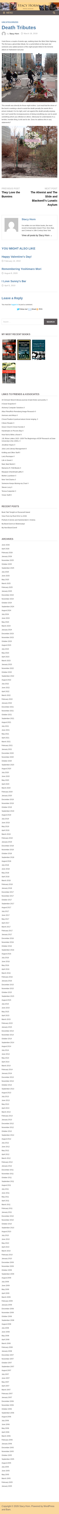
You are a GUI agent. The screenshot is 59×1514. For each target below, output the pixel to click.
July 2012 (5, 1143)
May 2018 (5, 873)
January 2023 (7, 664)
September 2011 (8, 1181)
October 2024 (7, 603)
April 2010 (5, 1247)
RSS (40, 309)
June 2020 (6, 776)
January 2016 (7, 981)
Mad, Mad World (8, 464)
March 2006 (6, 1436)
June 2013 (6, 1100)
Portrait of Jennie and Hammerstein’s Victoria (18, 520)
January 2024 (7, 630)
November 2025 (8, 560)
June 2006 (6, 1424)
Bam (8, 1509)
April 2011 (5, 1201)
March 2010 (6, 1251)
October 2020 (7, 761)
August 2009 (6, 1278)
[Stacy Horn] (29, 6)
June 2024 (6, 618)
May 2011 (5, 1197)
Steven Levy (6, 487)
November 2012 (8, 1127)
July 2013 (5, 1097)
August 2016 (6, 954)
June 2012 (6, 1147)
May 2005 (5, 1475)
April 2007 (5, 1386)
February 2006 (7, 1440)
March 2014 (6, 1066)
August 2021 (6, 722)
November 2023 (8, 637)
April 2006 (5, 1432)
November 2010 (8, 1220)
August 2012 (6, 1139)
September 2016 (8, 950)
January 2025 (7, 591)
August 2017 (6, 907)
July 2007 (5, 1374)
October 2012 (7, 1131)
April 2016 (5, 969)
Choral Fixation (7, 419)
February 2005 (7, 1482)
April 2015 (5, 1015)
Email (34, 309)
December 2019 (8, 799)
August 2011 (6, 1185)
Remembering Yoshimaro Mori (21, 268)
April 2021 (5, 738)
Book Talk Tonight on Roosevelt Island (16, 512)
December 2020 (8, 753)
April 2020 (5, 784)
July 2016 (5, 958)
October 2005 (7, 1455)
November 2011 (8, 1174)
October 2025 (7, 564)
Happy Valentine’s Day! (17, 256)
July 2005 (5, 1467)
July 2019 (5, 819)
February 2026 (7, 553)
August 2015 (6, 1000)
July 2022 (5, 684)
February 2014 (7, 1070)
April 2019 (5, 830)
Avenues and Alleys (9, 415)
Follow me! (23, 309)
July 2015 (5, 1004)
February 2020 (7, 792)
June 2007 (6, 1378)
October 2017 (7, 900)
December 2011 (8, 1170)
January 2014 (7, 1073)
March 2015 (6, 1019)
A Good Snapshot (8, 404)
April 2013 (5, 1108)
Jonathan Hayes (8, 445)
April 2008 (5, 1340)
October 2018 (7, 853)
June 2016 (6, 961)
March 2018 (6, 880)
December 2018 (8, 846)
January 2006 (7, 1444)
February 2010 (7, 1255)
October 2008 (7, 1316)
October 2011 (7, 1178)
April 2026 (5, 549)
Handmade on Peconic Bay (12, 431)
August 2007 (6, 1370)
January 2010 (7, 1259)
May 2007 (5, 1382)
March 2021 (6, 742)
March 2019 (6, 834)
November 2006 (8, 1405)
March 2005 (6, 1478)
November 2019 (8, 803)
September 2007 (8, 1367)
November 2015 (8, 988)
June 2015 (6, 1008)
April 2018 (5, 877)
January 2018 (7, 888)
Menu (9, 13)
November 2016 (8, 942)
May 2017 (5, 919)
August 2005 (6, 1463)
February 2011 (7, 1208)
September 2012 (8, 1135)
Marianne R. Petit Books (11, 468)
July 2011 (5, 1189)
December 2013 (8, 1077)
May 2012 (5, 1151)
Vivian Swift (6, 495)
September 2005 (8, 1459)
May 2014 (5, 1058)
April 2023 (5, 657)
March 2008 (6, 1343)
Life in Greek (6, 460)
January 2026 (7, 556)
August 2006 (6, 1417)
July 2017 (5, 911)
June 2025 (6, 576)
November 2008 (8, 1313)
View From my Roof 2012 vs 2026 (14, 516)
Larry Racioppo (7, 456)
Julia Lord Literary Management (13, 449)
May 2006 (5, 1428)
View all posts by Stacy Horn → (37, 235)
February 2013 (7, 1116)
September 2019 (8, 811)
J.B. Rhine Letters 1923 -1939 (13, 438)
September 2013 (8, 1089)
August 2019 (6, 815)
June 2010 (6, 1239)
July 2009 (5, 1282)
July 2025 (5, 572)
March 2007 (6, 1390)
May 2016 (5, 965)
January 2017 (7, 934)
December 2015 (8, 985)
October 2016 (7, 946)
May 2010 (5, 1243)
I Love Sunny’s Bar (14, 281)
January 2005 (7, 1486)
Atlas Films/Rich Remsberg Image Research (18, 411)
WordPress (48, 1506)
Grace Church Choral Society (12, 427)
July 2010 (5, 1235)
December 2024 (8, 595)
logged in (14, 305)
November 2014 (8, 1035)
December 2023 (8, 634)
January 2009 (7, 1305)
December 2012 (8, 1124)
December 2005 (8, 1448)
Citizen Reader (7, 423)
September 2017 (8, 904)
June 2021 (6, 730)
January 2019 (7, 842)
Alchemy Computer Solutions (12, 408)
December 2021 (8, 707)
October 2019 (7, 807)
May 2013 (5, 1104)
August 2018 (6, 861)
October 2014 (7, 1039)
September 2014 (8, 1043)
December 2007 (8, 1355)
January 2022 (7, 703)
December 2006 (8, 1401)
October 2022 (7, 672)
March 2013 (6, 1112)
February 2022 (7, 699)
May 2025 (5, 580)
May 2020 (5, 780)
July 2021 (5, 726)
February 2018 (7, 884)
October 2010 (7, 1224)
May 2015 (5, 1012)
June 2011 (5, 1193)
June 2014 (6, 1054)
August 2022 (6, 680)
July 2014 (5, 1050)
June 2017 (6, 915)
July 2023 (5, 649)
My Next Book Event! (9, 528)
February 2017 (7, 931)
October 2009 (7, 1270)
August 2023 (6, 645)
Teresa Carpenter (8, 491)
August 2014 (6, 1046)
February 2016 (7, 977)
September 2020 (8, 765)
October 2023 (7, 641)
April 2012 (5, 1154)
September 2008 (8, 1320)
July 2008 (5, 1328)
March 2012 (6, 1158)
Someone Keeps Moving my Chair (14, 483)
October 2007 (7, 1363)
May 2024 (5, 622)
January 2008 (7, 1351)
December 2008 (8, 1309)
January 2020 (7, 796)
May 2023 (5, 653)
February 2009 (7, 1301)
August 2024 (6, 610)
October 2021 (7, 715)
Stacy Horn (14, 33)
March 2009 (6, 1297)
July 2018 (5, 865)
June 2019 (6, 823)
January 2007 (7, 1397)
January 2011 (7, 1212)
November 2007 (8, 1359)
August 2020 (6, 769)
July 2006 (5, 1421)
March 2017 (6, 927)
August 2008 (6, 1324)
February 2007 (7, 1394)
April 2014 (5, 1062)
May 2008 (5, 1336)
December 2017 (8, 892)
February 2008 (7, 1347)
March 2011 (6, 1205)
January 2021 (7, 749)
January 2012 (7, 1166)
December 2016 (8, 938)
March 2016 (6, 973)
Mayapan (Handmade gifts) (12, 472)
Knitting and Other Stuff (10, 453)
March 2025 (6, 583)
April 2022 (5, 691)
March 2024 (6, 626)
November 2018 (8, 850)
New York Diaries (8, 480)
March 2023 (6, 661)
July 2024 (5, 614)
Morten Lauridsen (8, 476)
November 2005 (8, 1451)
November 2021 (8, 711)
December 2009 (8, 1262)
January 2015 (7, 1027)
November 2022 (8, 668)
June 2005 (6, 1471)
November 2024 (8, 599)
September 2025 (8, 568)
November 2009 (8, 1266)
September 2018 (8, 857)
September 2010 (8, 1228)
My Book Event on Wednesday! (13, 524)
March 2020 (6, 788)
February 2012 (7, 1162)
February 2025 (7, 587)
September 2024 (8, 607)
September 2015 (8, 996)
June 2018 (6, 869)
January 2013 (7, 1120)
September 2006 (8, 1413)
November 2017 (8, 896)
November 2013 (8, 1081)
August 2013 (6, 1093)
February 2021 (7, 745)
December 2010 (8, 1216)
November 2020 (8, 757)
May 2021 (5, 734)
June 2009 (6, 1286)
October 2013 (7, 1085)
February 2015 (7, 1023)
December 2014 (8, 1031)
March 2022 (6, 695)
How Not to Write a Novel (11, 435)
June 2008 (6, 1332)
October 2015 (7, 992)
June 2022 (6, 688)
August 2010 (6, 1232)
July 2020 (5, 772)
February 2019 (7, 838)
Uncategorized (10, 22)
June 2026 (6, 545)
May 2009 (5, 1289)
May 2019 (5, 826)
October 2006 (7, 1409)
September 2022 (8, 676)
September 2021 (8, 718)
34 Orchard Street (8, 400)
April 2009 (5, 1293)
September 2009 (8, 1274)
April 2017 (5, 923)
